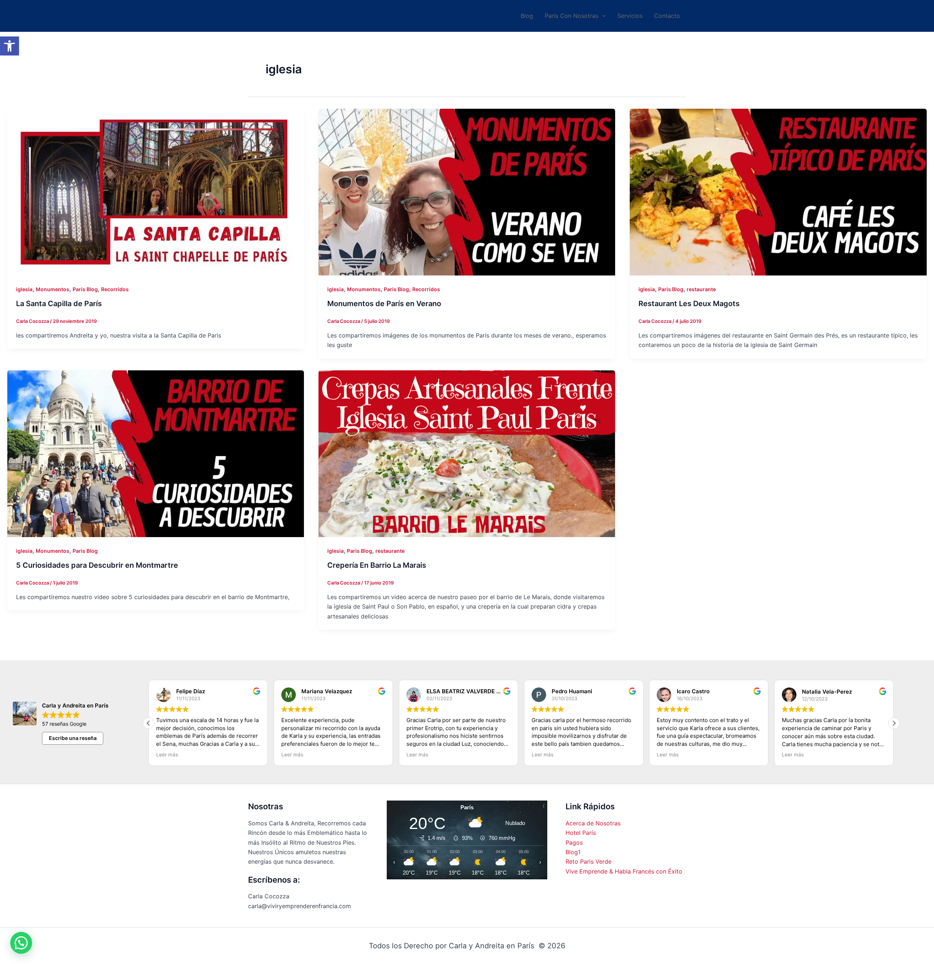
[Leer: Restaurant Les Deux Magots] (778, 192)
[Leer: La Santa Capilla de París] (155, 192)
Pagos (574, 842)
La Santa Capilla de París (59, 303)
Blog (527, 15)
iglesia (24, 289)
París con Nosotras (571, 15)
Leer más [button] (167, 754)
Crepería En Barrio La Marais (376, 565)
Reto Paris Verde (588, 861)
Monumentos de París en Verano (384, 303)
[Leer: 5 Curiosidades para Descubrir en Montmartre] (155, 453)
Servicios (629, 15)
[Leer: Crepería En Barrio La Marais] (467, 453)
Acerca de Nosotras (593, 823)
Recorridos (115, 289)
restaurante (701, 289)
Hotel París (581, 832)
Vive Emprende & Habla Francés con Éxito (624, 871)
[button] (9, 45)
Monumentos (52, 289)
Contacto (667, 15)
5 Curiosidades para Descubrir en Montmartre (97, 565)
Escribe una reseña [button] (73, 738)
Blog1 (573, 852)
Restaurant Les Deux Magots (689, 303)
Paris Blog (85, 289)
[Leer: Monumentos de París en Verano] (467, 192)
